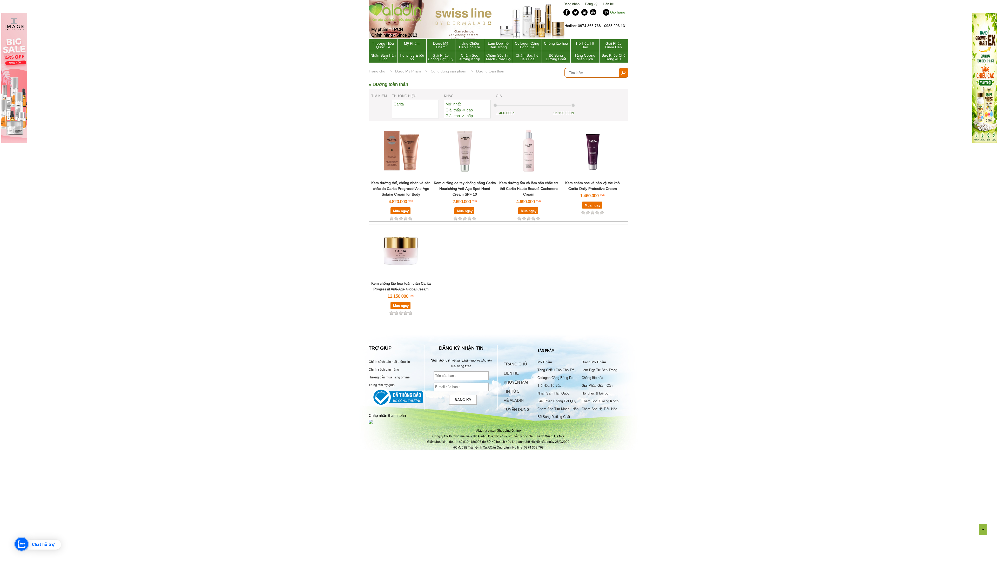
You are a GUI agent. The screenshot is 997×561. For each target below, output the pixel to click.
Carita (399, 104)
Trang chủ (377, 71)
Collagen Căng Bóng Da (527, 45)
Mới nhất (453, 104)
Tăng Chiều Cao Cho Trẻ (469, 45)
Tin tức (512, 391)
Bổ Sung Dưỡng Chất (556, 57)
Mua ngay (401, 211)
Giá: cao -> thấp (459, 115)
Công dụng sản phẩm (448, 71)
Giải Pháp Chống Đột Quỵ (440, 57)
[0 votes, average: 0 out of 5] (410, 218)
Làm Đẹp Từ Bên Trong (498, 45)
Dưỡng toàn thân (490, 71)
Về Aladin (514, 400)
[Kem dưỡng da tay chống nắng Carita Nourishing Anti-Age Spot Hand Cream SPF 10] (465, 177)
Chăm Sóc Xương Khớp (469, 57)
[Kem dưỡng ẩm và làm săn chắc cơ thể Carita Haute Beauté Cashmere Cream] (528, 177)
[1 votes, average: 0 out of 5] (410, 313)
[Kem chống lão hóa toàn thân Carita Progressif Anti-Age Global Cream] (401, 277)
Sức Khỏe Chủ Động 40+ (613, 57)
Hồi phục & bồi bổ (412, 57)
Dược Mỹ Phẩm (440, 45)
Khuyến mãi (516, 382)
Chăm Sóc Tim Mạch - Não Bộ (498, 57)
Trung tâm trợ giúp (382, 385)
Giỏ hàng (617, 12)
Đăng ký (591, 4)
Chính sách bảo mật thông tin (389, 362)
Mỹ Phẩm (412, 43)
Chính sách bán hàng (384, 369)
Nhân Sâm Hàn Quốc (383, 57)
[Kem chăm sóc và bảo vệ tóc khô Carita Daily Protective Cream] (592, 177)
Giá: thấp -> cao (459, 110)
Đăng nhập (571, 4)
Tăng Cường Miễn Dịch (584, 57)
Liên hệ (608, 4)
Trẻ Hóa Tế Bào (584, 45)
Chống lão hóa (556, 43)
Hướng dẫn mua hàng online (389, 377)
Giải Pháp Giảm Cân (613, 45)
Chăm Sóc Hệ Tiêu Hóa (527, 57)
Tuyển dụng (517, 409)
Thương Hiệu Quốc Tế (383, 45)
